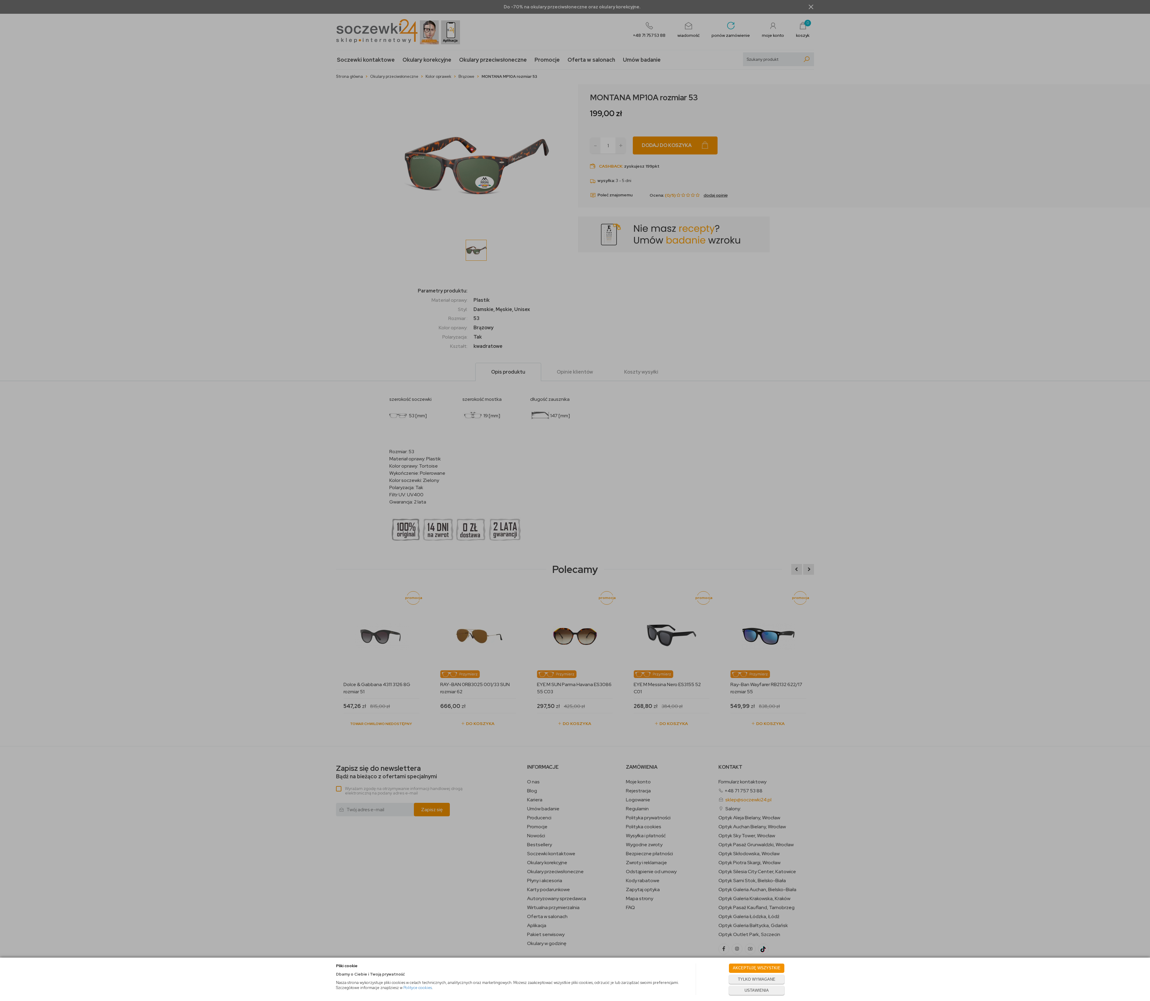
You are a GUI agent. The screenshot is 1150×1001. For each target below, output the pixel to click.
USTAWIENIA (757, 990)
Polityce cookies (417, 987)
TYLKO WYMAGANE (756, 979)
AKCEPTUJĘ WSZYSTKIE (756, 968)
